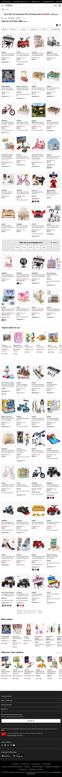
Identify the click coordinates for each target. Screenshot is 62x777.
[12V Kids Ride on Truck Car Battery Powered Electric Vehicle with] (23, 581)
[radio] (48, 167)
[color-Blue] (48, 167)
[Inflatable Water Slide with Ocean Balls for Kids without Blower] (54, 438)
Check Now (19, 735)
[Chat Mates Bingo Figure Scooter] (53, 337)
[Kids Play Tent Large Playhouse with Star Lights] (23, 213)
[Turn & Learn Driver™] (41, 337)
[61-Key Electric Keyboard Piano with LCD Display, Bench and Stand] (8, 41)
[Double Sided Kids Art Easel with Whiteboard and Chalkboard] (8, 262)
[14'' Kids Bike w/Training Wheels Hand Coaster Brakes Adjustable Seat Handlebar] (8, 472)
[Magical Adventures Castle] (54, 262)
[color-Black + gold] (20, 283)
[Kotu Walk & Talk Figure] (7, 337)
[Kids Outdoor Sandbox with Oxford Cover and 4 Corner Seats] (23, 110)
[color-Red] (51, 498)
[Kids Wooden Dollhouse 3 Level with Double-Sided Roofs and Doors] (54, 296)
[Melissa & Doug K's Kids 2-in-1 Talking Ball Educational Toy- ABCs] (8, 406)
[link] (8, 57)
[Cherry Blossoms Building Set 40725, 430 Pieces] (29, 662)
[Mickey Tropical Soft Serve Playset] (54, 544)
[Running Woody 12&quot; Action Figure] (23, 438)
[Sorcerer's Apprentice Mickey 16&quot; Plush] (54, 179)
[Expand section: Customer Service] (31, 696)
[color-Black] (33, 201)
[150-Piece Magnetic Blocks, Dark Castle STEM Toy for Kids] (23, 372)
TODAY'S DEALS (6, 1)
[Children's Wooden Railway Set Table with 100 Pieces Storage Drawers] (8, 213)
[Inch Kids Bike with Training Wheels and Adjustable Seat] (38, 472)
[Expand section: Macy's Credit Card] (31, 700)
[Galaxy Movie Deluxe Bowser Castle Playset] (8, 75)
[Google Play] (18, 755)
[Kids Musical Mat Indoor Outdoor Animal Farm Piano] (38, 296)
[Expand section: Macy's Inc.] (31, 709)
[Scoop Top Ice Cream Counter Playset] (38, 144)
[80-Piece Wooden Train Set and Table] (54, 75)
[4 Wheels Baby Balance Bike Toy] (23, 406)
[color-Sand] (3, 605)
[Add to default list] (11, 333)
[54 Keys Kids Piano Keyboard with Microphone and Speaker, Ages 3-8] (54, 372)
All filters (55, 242)
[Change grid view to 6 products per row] (60, 25)
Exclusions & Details (11, 735)
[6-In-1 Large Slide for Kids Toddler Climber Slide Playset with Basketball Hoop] (8, 544)
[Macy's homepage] (2, 18)
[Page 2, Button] (43, 612)
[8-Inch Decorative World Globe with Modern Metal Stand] (23, 262)
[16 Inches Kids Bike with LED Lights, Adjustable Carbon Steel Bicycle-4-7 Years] (8, 110)
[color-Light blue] (8, 605)
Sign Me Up (31, 720)
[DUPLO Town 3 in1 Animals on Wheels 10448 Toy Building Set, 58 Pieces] (18, 662)
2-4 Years (18, 18)
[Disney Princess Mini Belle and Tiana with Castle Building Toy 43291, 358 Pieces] (52, 662)
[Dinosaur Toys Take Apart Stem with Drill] (30, 337)
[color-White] (26, 605)
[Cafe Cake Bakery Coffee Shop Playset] (8, 144)
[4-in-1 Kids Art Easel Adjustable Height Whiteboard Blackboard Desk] (8, 179)
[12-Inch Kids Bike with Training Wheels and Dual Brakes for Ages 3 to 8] (23, 179)
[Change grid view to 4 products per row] (57, 25)
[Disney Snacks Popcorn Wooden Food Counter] (23, 75)
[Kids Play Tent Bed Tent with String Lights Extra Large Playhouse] (8, 438)
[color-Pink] (51, 167)
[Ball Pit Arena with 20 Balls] (18, 337)
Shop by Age (11, 18)
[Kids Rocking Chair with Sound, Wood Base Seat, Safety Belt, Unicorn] (23, 296)
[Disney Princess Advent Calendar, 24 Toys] (17, 629)
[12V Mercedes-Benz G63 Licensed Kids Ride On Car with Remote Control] (38, 544)
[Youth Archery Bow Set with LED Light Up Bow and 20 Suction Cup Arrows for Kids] (38, 406)
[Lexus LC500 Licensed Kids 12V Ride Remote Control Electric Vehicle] (38, 213)
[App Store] (6, 755)
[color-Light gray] (5, 605)
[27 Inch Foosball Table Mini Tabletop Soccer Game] (54, 110)
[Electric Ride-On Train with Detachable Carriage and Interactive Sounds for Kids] (23, 510)
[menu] (2, 5)
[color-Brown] (38, 201)
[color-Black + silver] (18, 283)
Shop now (54, 14)
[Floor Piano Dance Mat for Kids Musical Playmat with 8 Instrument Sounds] (38, 372)
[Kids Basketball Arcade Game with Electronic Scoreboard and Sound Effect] (23, 544)
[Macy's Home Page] (8, 5)
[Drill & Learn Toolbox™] (54, 581)
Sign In (55, 5)
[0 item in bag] (59, 5)
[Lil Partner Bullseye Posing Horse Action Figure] (28, 629)
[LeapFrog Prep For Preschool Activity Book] (23, 472)
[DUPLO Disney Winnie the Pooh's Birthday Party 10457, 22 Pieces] (41, 662)
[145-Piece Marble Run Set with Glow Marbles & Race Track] (54, 406)
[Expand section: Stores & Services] (31, 705)
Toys (5, 18)
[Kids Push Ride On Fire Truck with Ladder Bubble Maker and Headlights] (23, 41)
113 (40, 611)
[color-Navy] (35, 570)
